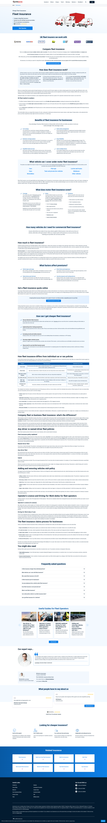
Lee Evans (27, 679)
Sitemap (35, 785)
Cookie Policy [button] (72, 820)
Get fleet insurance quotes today (54, 63)
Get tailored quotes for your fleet (53, 300)
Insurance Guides (36, 792)
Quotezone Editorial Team (49, 677)
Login (92, 2)
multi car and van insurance (57, 164)
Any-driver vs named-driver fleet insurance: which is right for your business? (45, 627)
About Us (14, 789)
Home (13, 5)
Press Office (14, 787)
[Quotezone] (17, 2)
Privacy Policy (15, 794)
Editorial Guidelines (50, 679)
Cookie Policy (36, 789)
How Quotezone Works (17, 792)
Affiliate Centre (36, 796)
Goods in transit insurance (52, 217)
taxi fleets (36, 82)
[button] (20, 625)
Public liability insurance (24, 552)
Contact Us (14, 785)
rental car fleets (27, 83)
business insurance (34, 54)
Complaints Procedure (37, 787)
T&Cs (13, 796)
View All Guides (53, 641)
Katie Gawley (43, 673)
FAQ (34, 794)
